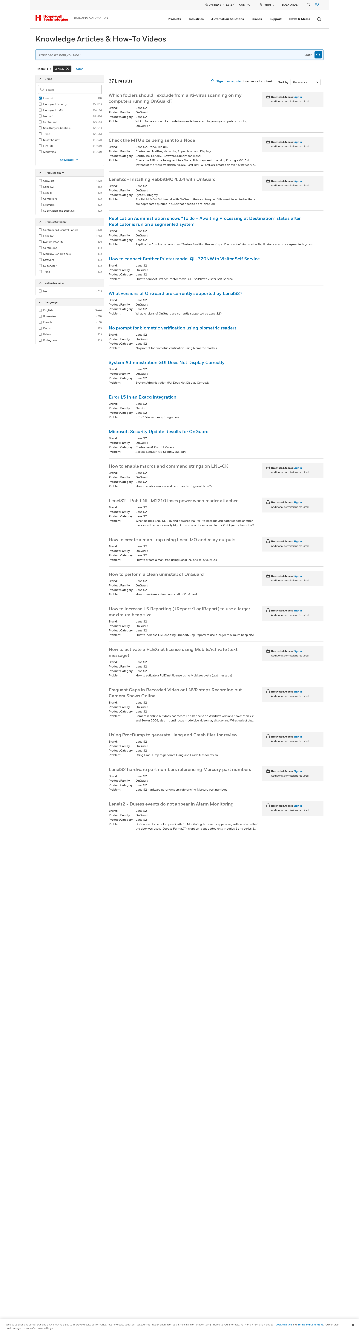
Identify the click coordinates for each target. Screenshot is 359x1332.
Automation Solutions (227, 19)
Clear (308, 55)
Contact (245, 4)
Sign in (298, 96)
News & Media (299, 19)
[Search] (318, 54)
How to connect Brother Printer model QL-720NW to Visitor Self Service (184, 258)
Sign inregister (229, 81)
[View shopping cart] (315, 5)
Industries (196, 19)
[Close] (353, 1325)
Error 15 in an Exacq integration (142, 396)
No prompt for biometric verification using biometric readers (173, 327)
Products (174, 19)
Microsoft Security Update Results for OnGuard (159, 431)
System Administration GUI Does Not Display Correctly (167, 362)
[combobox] (179, 54)
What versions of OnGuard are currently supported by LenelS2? (175, 293)
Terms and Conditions (310, 1324)
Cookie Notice (284, 1324)
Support (276, 19)
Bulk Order (290, 4)
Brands (256, 19)
